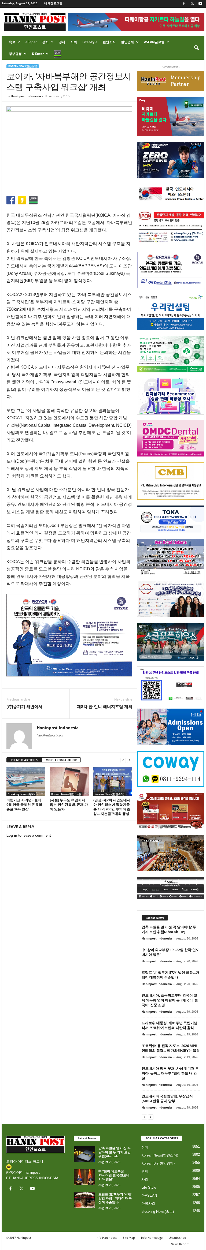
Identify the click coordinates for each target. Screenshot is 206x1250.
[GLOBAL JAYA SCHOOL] (170, 642)
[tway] (170, 116)
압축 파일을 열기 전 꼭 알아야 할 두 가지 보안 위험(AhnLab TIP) (169, 929)
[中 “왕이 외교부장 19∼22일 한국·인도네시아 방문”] (84, 1177)
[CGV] (170, 888)
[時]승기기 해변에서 (24, 706)
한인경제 (127, 42)
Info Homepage (152, 1238)
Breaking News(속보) (21, 794)
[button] (196, 48)
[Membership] (170, 81)
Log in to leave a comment (28, 835)
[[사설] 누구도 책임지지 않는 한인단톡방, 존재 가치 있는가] (69, 781)
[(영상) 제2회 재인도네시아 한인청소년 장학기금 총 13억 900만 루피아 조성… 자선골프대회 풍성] (112, 781)
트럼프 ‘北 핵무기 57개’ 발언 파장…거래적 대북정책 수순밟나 (170, 975)
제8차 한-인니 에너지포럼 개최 (104, 706)
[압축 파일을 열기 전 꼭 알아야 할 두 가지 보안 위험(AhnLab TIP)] (84, 1154)
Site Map (129, 1238)
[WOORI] (170, 312)
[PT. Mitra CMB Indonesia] (170, 481)
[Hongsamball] (170, 160)
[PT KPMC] (170, 228)
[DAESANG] (170, 811)
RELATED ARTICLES (24, 760)
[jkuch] (170, 853)
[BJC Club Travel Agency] (170, 557)
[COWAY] (170, 769)
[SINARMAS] (170, 599)
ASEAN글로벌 (154, 42)
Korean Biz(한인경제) (158, 1163)
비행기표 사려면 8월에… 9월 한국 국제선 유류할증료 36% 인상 (25, 804)
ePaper (31, 42)
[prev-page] (123, 760)
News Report (180, 1244)
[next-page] (129, 760)
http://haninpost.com (50, 735)
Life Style (89, 42)
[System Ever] (170, 354)
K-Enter (38, 53)
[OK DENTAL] (170, 270)
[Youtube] (200, 4)
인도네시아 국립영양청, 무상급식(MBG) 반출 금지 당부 (167, 1098)
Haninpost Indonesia (26, 96)
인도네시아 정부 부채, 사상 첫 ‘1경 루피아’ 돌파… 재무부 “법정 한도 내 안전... (170, 1073)
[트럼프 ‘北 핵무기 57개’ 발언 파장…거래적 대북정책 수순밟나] (84, 1200)
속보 (12, 42)
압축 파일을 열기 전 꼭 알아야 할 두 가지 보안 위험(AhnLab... (114, 1152)
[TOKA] (170, 519)
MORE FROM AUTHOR (61, 760)
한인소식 (109, 42)
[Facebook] (184, 4)
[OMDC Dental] (170, 438)
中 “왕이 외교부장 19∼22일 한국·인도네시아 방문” (114, 1175)
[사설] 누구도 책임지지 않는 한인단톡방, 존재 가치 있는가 (69, 804)
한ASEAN (149, 1195)
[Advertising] (69, 635)
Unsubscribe (177, 1238)
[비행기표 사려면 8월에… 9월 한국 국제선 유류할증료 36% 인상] (25, 781)
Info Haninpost (106, 1238)
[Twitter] (192, 4)
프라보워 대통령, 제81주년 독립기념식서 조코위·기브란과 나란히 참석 (169, 1025)
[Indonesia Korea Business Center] (170, 194)
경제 (62, 42)
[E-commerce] (170, 396)
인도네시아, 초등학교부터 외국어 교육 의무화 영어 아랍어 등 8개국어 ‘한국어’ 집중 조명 (170, 1000)
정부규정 (15, 53)
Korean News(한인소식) (22, 66)
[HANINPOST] (170, 685)
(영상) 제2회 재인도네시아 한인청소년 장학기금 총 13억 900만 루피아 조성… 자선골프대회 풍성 (111, 807)
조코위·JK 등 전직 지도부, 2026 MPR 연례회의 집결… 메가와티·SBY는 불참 (171, 1048)
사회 (74, 42)
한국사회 (148, 1204)
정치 (45, 42)
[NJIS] (170, 727)
